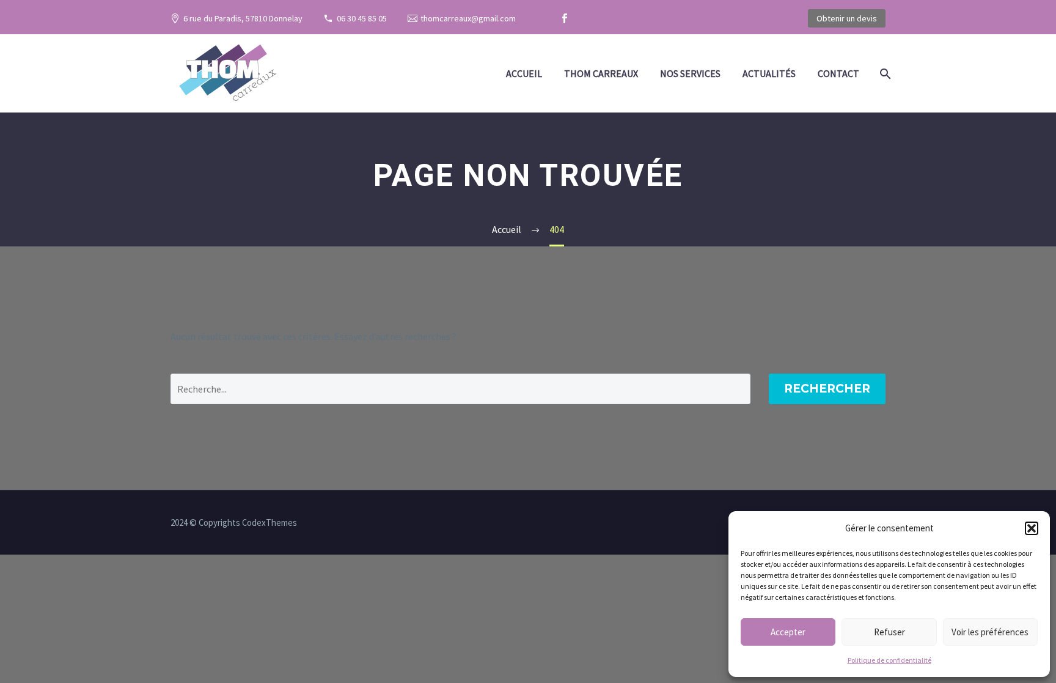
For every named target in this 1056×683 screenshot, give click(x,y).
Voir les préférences (990, 632)
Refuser (889, 632)
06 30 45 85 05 (362, 18)
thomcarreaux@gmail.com (468, 18)
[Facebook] (565, 18)
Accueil (524, 73)
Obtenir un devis (846, 18)
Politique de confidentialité (889, 660)
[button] (1031, 528)
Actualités (769, 73)
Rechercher (827, 389)
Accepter (788, 632)
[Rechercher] (884, 73)
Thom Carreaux (601, 73)
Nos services (690, 73)
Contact (838, 73)
